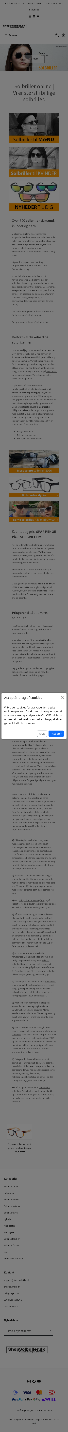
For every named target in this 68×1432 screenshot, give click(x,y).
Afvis (42, 733)
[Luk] (62, 697)
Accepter (56, 733)
